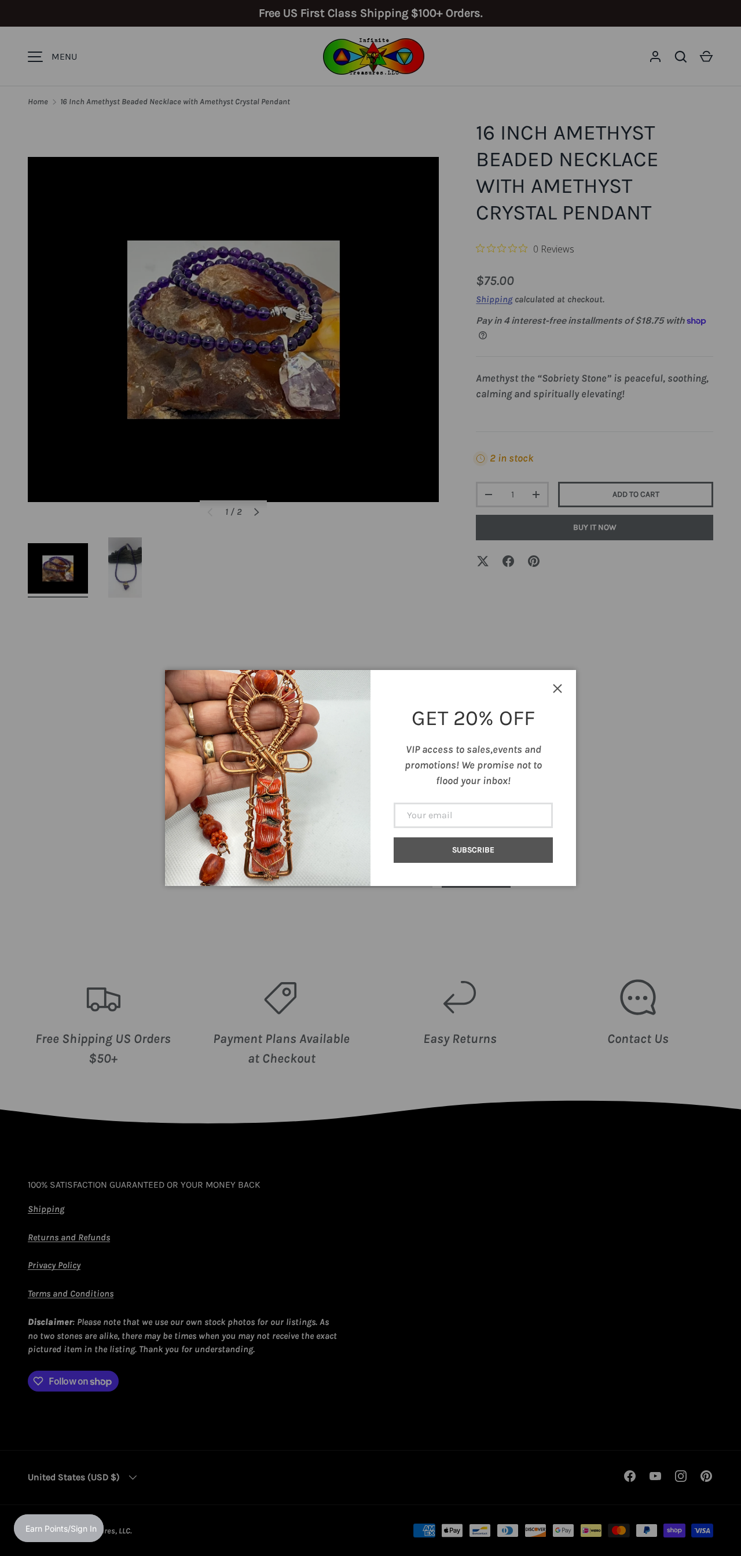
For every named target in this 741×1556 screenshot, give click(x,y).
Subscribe (473, 850)
